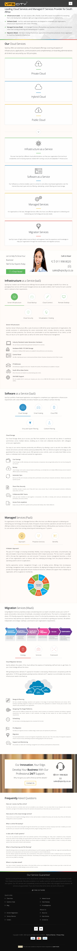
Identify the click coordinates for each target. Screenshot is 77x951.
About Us (44, 913)
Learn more (56, 946)
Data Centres (45, 916)
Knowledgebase (46, 905)
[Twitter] (41, 929)
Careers (9, 920)
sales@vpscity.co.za (62, 270)
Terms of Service (11, 916)
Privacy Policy (60, 935)
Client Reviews (46, 902)
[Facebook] (36, 929)
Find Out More (39, 890)
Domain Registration (12, 913)
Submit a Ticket (11, 902)
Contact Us (30, 783)
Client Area (10, 898)
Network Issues (46, 898)
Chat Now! (17, 271)
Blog (8, 905)
